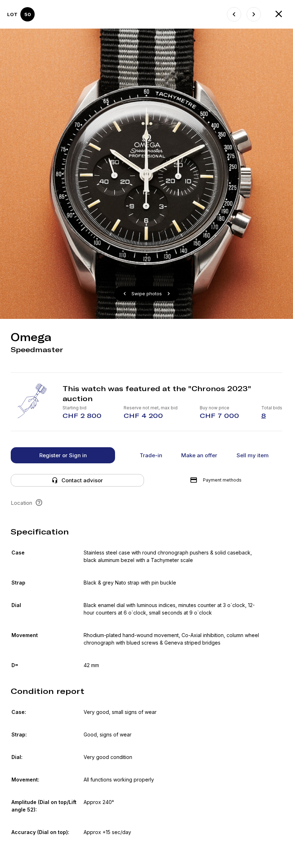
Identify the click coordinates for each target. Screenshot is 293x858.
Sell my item (253, 455)
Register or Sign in (63, 455)
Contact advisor (82, 480)
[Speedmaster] (234, 14)
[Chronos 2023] (279, 14)
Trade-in (151, 455)
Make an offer (199, 455)
